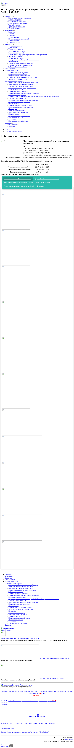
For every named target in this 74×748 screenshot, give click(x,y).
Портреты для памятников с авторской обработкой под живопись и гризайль (33, 599)
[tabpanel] (37, 379)
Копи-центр (8, 574)
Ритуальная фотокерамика (13, 131)
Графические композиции (16, 613)
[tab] (17, 179)
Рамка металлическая (43, 182)
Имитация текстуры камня (17, 600)
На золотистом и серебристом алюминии (17, 179)
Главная (7, 129)
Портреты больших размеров (18, 593)
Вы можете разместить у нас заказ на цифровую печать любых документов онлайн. (28, 723)
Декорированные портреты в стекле (20, 607)
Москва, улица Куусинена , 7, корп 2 (51, 678)
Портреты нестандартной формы (19, 618)
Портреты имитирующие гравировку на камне (23, 595)
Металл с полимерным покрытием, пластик (18, 182)
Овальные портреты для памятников (20, 588)
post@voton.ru (68, 739)
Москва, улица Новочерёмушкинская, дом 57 (54, 658)
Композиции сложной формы (18, 614)
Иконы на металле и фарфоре (18, 623)
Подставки (12, 621)
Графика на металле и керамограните (20, 586)
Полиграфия (9, 576)
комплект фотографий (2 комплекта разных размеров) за (32, 701)
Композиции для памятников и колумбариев (23, 602)
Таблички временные (15, 592)
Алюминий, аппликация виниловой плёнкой (19, 186)
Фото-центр (8, 578)
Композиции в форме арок (17, 597)
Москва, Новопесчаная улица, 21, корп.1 (27, 638)
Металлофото (12, 611)
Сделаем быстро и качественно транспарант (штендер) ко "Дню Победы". (25, 732)
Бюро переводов (10, 579)
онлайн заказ (37, 715)
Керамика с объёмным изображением (20, 609)
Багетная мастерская (11, 581)
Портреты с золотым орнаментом (19, 604)
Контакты (8, 625)
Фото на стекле (13, 606)
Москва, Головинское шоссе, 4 (24, 685)
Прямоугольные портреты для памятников (22, 590)
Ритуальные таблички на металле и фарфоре (23, 585)
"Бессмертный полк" (7, 728)
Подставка (40, 186)
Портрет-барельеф (14, 616)
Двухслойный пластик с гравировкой (47, 179)
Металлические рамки (15, 620)
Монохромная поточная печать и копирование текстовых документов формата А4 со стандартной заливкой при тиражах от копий (37, 692)
